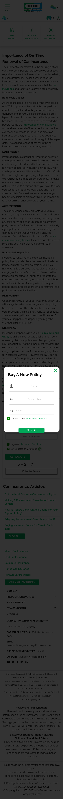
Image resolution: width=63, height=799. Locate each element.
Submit (31, 430)
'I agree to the (29, 418)
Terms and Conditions (36, 418)
